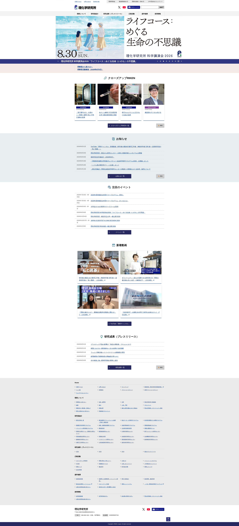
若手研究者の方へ (103, 496)
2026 (77, 451)
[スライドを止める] (178, 61)
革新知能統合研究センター (83, 436)
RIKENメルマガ (135, 7)
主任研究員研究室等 (127, 428)
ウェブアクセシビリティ (82, 393)
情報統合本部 (102, 436)
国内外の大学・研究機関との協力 (107, 487)
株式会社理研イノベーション (83, 484)
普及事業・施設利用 (149, 479)
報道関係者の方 (123, 1)
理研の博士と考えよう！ (105, 460)
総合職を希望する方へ (127, 496)
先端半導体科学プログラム (128, 425)
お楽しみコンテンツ (127, 463)
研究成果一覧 (120, 367)
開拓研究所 (101, 428)
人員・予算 (124, 405)
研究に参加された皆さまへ (83, 411)
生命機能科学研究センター (151, 436)
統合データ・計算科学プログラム (130, 420)
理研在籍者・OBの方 (138, 1)
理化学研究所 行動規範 (150, 402)
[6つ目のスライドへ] (175, 61)
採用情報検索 (79, 496)
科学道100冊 (125, 466)
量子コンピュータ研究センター (152, 431)
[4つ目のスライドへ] (169, 61)
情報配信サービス (103, 463)
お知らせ (124, 460)
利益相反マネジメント (104, 411)
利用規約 (101, 390)
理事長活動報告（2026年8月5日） (90, 69)
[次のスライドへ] (181, 61)
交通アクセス (78, 1)
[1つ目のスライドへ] (160, 61)
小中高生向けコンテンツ (155, 1)
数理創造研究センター (104, 431)
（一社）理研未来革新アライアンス (153, 484)
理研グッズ (79, 466)
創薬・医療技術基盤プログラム (107, 425)
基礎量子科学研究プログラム (83, 425)
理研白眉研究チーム (149, 428)
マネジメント (147, 405)
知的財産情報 (79, 479)
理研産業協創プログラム (150, 425)
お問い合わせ (87, 1)
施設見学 (101, 466)
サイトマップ (125, 387)
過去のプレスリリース (150, 451)
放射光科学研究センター (128, 442)
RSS (161, 125)
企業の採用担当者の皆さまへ (83, 487)
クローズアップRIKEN (81, 460)
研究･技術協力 (125, 479)
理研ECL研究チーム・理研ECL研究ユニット (85, 432)
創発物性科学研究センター (151, 439)
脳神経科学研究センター (82, 439)
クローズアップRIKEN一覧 (120, 125)
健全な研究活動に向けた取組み (129, 408)
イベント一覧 (120, 232)
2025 (100, 451)
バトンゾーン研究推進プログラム (84, 428)
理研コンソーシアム (127, 484)
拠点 (100, 405)
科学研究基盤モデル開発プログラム (153, 420)
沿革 (123, 402)
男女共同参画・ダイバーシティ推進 (153, 408)
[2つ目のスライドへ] (163, 61)
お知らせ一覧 (120, 176)
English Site (96, 1)
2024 (123, 451)
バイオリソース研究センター (106, 439)
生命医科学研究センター (128, 436)
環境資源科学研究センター (128, 439)
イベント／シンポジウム (150, 460)
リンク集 (78, 390)
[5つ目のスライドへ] (172, 61)
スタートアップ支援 (104, 484)
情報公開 (101, 408)
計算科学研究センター (127, 431)
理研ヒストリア (148, 466)
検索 (161, 7)
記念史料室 (79, 469)
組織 (77, 405)
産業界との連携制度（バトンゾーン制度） (108, 480)
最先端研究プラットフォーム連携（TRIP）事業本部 (107, 421)
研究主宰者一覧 (80, 420)
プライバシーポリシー (127, 390)
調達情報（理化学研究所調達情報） (153, 387)
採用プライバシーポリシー (151, 390)
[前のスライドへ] (157, 61)
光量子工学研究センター (82, 442)
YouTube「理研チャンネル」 (120, 323)
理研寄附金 (112, 1)
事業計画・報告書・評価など (83, 408)
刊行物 (77, 463)
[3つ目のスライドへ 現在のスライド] (166, 61)
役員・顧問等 (102, 402)
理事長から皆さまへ (85, 67)
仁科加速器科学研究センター (106, 442)
